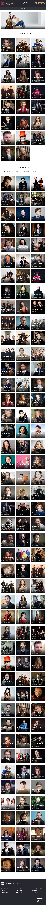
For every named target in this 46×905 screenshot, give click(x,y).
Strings (18, 172)
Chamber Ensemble (18, 171)
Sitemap (15, 899)
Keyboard (34, 171)
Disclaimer (20, 899)
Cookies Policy (26, 899)
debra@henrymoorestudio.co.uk (23, 894)
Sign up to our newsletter (27, 3)
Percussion (41, 171)
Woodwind (28, 172)
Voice (23, 172)
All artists (5, 171)
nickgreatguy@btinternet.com (37, 894)
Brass (10, 171)
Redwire (2, 900)
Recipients (23, 8)
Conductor (27, 171)
